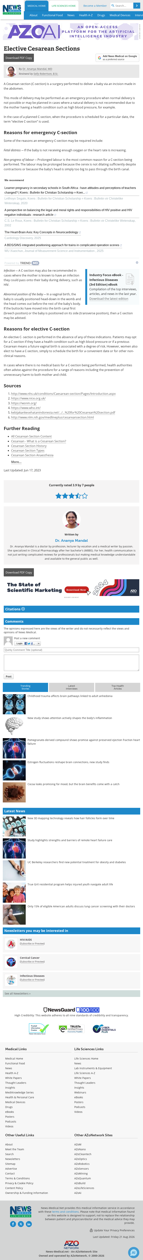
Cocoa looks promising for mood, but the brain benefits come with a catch (74, 784)
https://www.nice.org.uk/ (28, 398)
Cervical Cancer (29, 957)
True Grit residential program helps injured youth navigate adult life (70, 884)
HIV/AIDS (26, 939)
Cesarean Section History (29, 446)
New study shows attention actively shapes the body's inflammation (70, 718)
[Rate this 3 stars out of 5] (71, 495)
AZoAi (77, 1193)
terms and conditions (65, 1211)
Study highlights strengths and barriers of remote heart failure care (70, 840)
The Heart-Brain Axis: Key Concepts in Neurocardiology (41, 232)
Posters (9, 1116)
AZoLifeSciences (84, 1188)
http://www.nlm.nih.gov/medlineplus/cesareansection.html (52, 417)
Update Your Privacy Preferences (114, 1230)
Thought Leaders (15, 1082)
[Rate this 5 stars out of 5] (84, 495)
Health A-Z (11, 1073)
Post (9, 676)
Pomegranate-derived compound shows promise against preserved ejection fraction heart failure (84, 741)
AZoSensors (81, 1168)
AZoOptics (80, 1159)
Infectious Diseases (32, 976)
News (8, 1068)
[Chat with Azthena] (133, 1252)
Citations (13, 609)
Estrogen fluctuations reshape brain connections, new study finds (68, 762)
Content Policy (14, 1188)
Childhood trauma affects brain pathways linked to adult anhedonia (70, 696)
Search (9, 1154)
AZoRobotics (82, 1164)
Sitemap (10, 1164)
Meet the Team (14, 1149)
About (9, 1144)
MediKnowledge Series (19, 1092)
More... (16, 462)
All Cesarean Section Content (31, 436)
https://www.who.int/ (26, 408)
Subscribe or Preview (32, 943)
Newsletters (12, 1159)
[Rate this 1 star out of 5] (58, 495)
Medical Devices (15, 1102)
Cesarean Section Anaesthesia (32, 455)
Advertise (11, 1168)
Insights (10, 1087)
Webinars (80, 1092)
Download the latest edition (108, 299)
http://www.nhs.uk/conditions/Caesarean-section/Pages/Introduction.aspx (63, 394)
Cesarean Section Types (28, 450)
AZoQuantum (82, 1178)
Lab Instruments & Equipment (93, 1068)
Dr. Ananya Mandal (71, 540)
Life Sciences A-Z (84, 1073)
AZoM (77, 1144)
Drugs (9, 1107)
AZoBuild (79, 1183)
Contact (10, 1173)
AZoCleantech (82, 1154)
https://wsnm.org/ (24, 403)
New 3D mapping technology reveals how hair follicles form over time (71, 818)
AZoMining (81, 1173)
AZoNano (80, 1149)
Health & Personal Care (19, 1097)
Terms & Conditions (17, 1178)
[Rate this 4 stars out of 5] (78, 495)
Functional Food (15, 1063)
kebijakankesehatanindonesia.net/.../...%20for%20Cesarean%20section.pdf (63, 412)
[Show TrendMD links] (137, 262)
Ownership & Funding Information (26, 1193)
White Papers (13, 1078)
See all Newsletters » (18, 993)
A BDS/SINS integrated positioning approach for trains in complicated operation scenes (61, 245)
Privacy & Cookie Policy (19, 1183)
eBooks (9, 1112)
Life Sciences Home (64, 5)
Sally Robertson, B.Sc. (46, 73)
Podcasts (10, 1121)
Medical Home (37, 5)
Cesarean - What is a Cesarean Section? (38, 441)
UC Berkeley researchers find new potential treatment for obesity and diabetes (77, 862)
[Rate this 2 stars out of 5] (65, 495)
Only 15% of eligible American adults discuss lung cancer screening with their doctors (81, 906)
